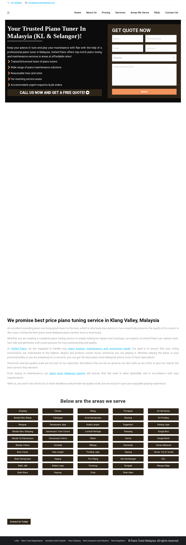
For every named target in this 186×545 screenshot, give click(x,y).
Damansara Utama (58, 438)
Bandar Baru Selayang (22, 431)
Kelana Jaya (58, 465)
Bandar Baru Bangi (22, 417)
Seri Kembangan (128, 459)
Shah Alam (128, 472)
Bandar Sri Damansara (22, 438)
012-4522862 (16, 3)
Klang (93, 411)
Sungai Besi (163, 431)
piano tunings (76, 348)
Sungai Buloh (163, 438)
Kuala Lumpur (93, 424)
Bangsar (23, 424)
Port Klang (93, 459)
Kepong (57, 472)
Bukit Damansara (23, 459)
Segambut (128, 424)
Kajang (58, 459)
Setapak (128, 465)
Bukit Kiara (23, 472)
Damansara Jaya (58, 424)
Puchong (93, 465)
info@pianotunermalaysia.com (41, 3)
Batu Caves (22, 452)
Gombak (58, 445)
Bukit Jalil (22, 465)
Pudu (93, 472)
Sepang (128, 452)
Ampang (23, 411)
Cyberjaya (57, 417)
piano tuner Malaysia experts (67, 373)
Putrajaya (128, 411)
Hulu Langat (58, 452)
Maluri (93, 438)
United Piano (18, 348)
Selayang (128, 431)
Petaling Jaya (93, 452)
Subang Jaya (163, 424)
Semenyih (128, 445)
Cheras (57, 411)
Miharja (93, 445)
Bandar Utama (22, 445)
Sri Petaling (163, 417)
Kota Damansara (93, 417)
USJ (163, 459)
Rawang (128, 417)
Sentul (128, 438)
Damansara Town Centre (58, 431)
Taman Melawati (163, 445)
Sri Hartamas (163, 411)
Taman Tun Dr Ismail (163, 452)
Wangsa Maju (163, 465)
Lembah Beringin (93, 431)
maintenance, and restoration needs (108, 348)
